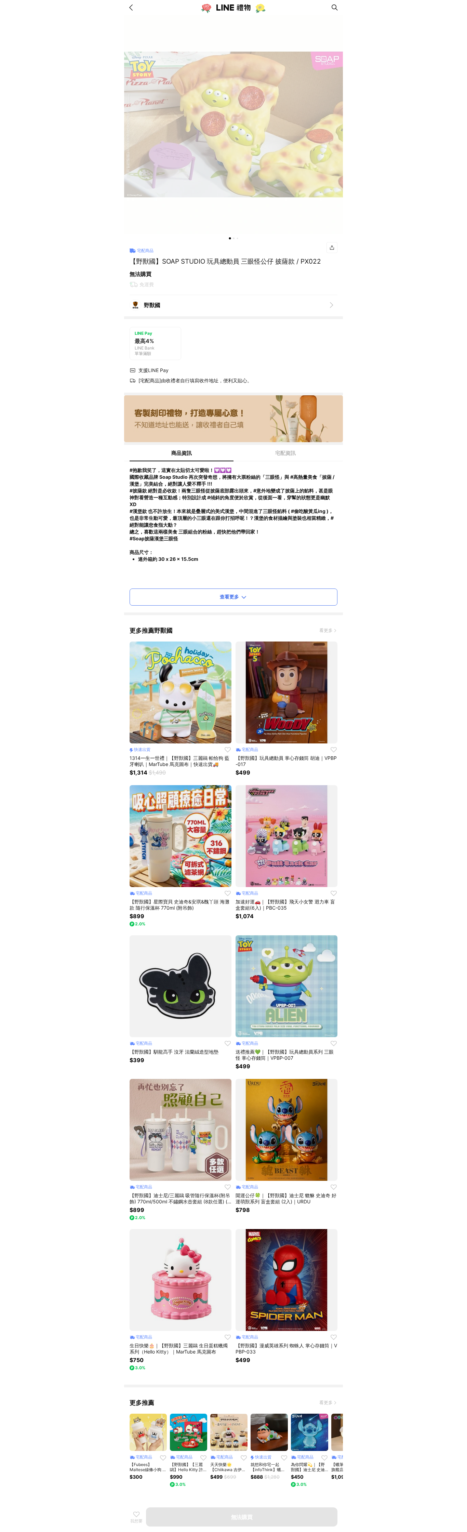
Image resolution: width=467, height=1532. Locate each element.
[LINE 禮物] (233, 7)
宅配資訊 (285, 453)
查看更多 (229, 596)
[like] (227, 749)
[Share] (331, 247)
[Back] (132, 7)
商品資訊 (181, 453)
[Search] (335, 7)
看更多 (326, 630)
